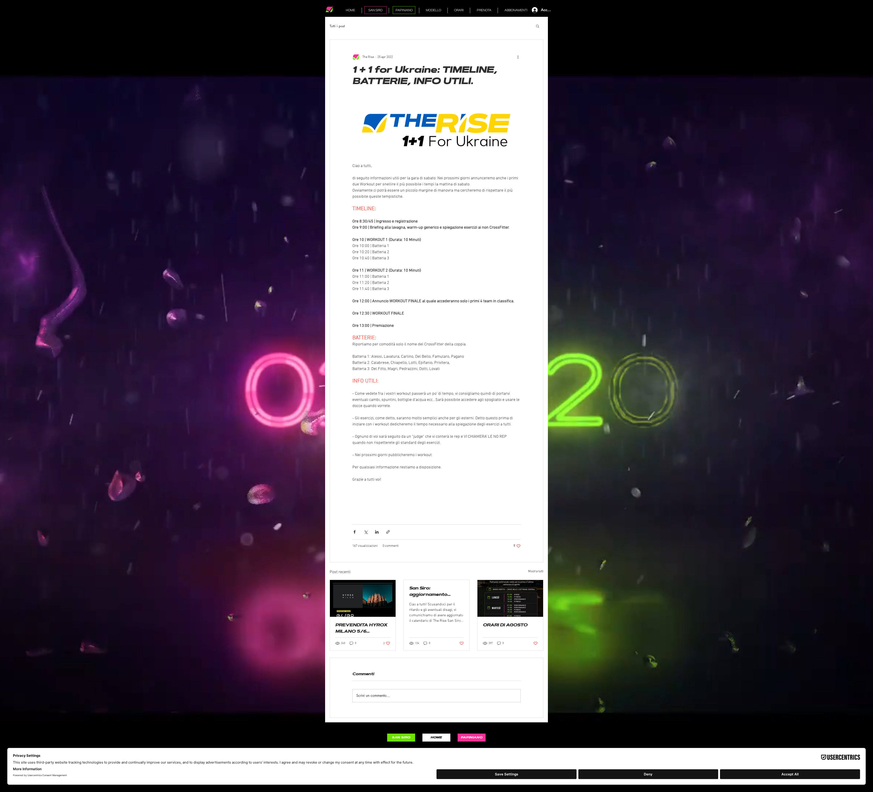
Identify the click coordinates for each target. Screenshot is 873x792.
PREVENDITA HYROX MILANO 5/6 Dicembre (361, 629)
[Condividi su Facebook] (354, 532)
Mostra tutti (535, 571)
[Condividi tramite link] (388, 532)
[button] (537, 26)
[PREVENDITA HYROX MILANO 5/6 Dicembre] (363, 598)
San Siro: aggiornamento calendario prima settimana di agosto (433, 592)
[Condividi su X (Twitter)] (366, 532)
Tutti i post (337, 26)
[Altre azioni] (518, 57)
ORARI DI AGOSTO (505, 625)
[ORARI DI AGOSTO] (510, 598)
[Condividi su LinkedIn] (377, 532)
